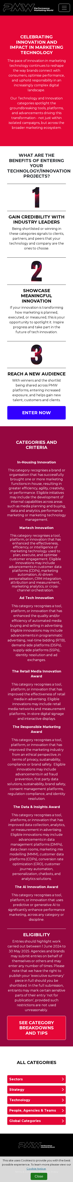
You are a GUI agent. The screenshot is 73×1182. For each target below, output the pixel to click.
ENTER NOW (36, 412)
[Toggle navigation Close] (64, 8)
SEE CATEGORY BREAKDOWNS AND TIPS (36, 1028)
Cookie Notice (36, 1168)
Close (39, 1176)
